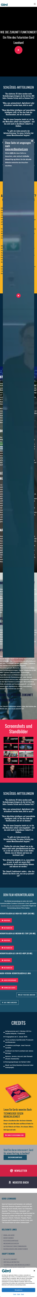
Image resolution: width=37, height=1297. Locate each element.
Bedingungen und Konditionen (15, 1249)
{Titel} (14, 1294)
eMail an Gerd (8, 1235)
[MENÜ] (35, 4)
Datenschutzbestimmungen (14, 1246)
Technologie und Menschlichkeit (16, 1265)
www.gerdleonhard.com (16, 149)
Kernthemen (8, 1238)
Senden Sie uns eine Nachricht (11, 906)
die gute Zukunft (10, 1259)
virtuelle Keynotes (11, 1262)
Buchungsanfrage (10, 1241)
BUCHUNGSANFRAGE (15, 1157)
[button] (34, 1271)
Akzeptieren (18, 1290)
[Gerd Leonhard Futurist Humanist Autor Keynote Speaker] (4, 4)
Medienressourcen (11, 1243)
